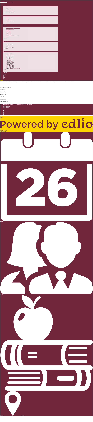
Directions (23, 415)
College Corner (3, 94)
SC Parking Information (10, 29)
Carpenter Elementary (9, 53)
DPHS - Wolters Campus (10, 67)
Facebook (3, 109)
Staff (3, 76)
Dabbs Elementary (9, 55)
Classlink (4, 77)
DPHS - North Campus (10, 65)
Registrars (7, 37)
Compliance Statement (6, 106)
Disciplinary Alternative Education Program (13, 68)
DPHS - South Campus (10, 66)
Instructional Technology (10, 20)
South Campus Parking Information (6, 84)
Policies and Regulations (10, 9)
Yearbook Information (9, 44)
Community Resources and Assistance (12, 35)
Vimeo (3, 114)
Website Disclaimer (6, 107)
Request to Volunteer (4, 101)
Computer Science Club (10, 47)
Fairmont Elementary (9, 58)
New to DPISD (3, 99)
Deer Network (2, 89)
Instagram (3, 113)
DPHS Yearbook (3, 92)
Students (4, 74)
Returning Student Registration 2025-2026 (13, 28)
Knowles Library (9, 33)
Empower (7, 36)
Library (7, 43)
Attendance (8, 30)
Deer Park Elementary (9, 57)
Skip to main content (3, 0)
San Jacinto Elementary (10, 60)
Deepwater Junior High (10, 62)
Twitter (3, 110)
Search (3, 78)
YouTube (3, 112)
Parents (4, 75)
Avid (6, 45)
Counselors (8, 19)
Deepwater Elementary (10, 56)
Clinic (7, 18)
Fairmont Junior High (9, 64)
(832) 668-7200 (22, 104)
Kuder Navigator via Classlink (5, 87)
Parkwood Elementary (9, 59)
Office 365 (2, 96)
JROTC (7, 46)
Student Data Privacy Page (10, 11)
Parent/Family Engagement (10, 10)
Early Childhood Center (10, 54)
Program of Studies (9, 34)
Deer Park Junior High (10, 63)
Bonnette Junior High (9, 61)
